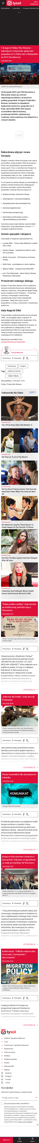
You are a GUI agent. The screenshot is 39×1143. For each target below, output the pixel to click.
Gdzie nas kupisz (9, 1052)
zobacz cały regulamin (25, 1122)
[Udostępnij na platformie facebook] (23, 358)
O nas (6, 1042)
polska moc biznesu (14, 371)
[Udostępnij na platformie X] (27, 358)
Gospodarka (16, 8)
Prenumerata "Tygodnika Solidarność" (16, 1045)
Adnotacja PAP (9, 1066)
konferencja (12, 366)
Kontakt (6, 1063)
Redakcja (7, 1056)
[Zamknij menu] (3, 3)
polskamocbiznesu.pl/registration (13, 342)
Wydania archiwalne (10, 1059)
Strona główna (5, 8)
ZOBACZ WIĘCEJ (13, 376)
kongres (23, 366)
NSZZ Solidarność (34, 3)
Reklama (7, 1070)
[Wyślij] (36, 1097)
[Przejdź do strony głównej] (14, 3)
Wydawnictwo (8, 1049)
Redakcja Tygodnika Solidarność (14, 1038)
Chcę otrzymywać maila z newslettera (17, 1104)
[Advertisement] (19, 28)
